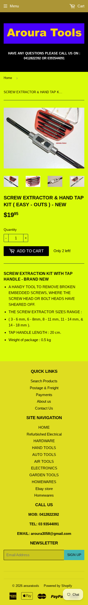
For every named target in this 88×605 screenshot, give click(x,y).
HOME (44, 427)
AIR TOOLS (44, 461)
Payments (44, 395)
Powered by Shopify (58, 586)
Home (8, 78)
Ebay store (44, 489)
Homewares (44, 495)
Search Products (44, 381)
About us (44, 401)
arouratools (31, 586)
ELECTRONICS (44, 468)
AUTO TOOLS (44, 454)
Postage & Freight (44, 388)
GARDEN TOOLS (44, 475)
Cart (80, 6)
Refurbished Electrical (44, 434)
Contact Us (44, 408)
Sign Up (74, 555)
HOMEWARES (44, 482)
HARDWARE (44, 441)
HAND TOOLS (44, 448)
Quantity (10, 230)
